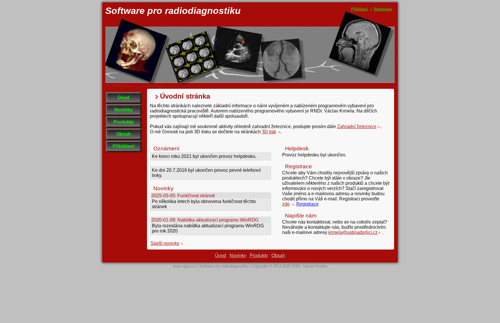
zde (286, 204)
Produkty (123, 121)
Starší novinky (164, 243)
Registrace (383, 9)
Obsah (123, 134)
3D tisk (269, 131)
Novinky (123, 109)
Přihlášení (359, 9)
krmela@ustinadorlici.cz (353, 232)
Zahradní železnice (356, 126)
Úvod (123, 97)
